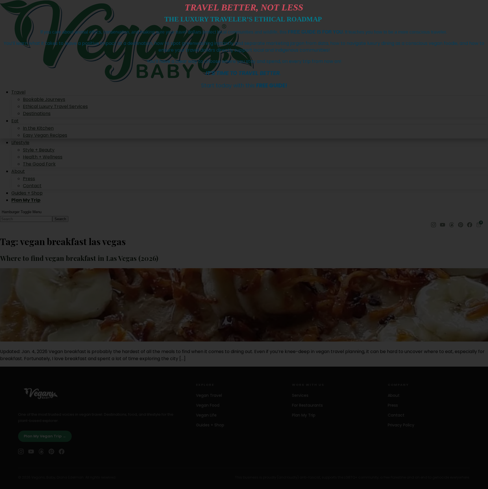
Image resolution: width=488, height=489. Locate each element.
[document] (244, 244)
